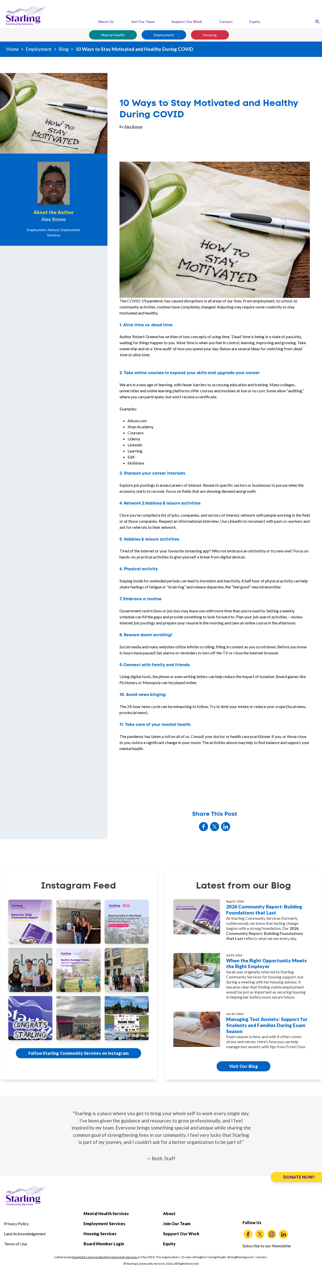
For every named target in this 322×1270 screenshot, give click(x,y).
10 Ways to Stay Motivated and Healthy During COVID (134, 49)
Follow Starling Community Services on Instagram (78, 1053)
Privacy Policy (16, 1223)
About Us (106, 21)
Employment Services (104, 1223)
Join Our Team (143, 21)
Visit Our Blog (243, 1066)
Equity (255, 21)
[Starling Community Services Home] (26, 15)
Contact (226, 21)
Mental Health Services (106, 1213)
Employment (164, 35)
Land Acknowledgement (25, 1233)
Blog (64, 49)
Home (12, 49)
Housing (210, 35)
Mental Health (113, 35)
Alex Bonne (133, 126)
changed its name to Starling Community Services (104, 1257)
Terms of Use (15, 1243)
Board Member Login (104, 1243)
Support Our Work (187, 21)
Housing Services (100, 1233)
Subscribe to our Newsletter (267, 1245)
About (169, 1213)
